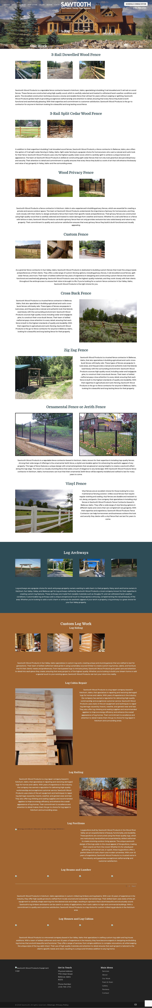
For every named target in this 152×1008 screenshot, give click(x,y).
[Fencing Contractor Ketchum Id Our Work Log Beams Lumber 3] (92, 875)
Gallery (42, 4)
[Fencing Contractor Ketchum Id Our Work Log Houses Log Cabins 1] (28, 924)
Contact (57, 4)
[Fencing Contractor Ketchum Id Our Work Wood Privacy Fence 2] (60, 196)
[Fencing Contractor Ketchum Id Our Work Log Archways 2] (60, 576)
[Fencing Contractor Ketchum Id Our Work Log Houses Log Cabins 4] (124, 924)
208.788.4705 (139, 8)
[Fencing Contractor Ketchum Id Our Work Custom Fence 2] (60, 258)
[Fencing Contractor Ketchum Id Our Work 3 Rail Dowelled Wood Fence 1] (28, 78)
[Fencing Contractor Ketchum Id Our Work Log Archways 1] (28, 576)
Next (134, 886)
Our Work (22, 4)
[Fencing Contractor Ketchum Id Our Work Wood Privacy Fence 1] (28, 196)
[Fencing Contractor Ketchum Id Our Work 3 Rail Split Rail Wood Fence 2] (60, 137)
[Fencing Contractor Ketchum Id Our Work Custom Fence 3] (92, 258)
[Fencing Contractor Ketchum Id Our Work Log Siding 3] (92, 651)
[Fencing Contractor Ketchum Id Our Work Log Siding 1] (28, 651)
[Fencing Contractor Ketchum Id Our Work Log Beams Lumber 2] (60, 875)
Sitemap (51, 1005)
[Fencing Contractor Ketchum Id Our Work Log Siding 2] (60, 651)
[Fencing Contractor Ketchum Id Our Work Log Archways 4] (124, 576)
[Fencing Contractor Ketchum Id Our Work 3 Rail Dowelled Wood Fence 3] (92, 78)
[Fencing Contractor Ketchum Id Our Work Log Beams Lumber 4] (124, 875)
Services (7, 4)
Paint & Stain (32, 4)
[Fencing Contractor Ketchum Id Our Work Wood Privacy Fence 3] (92, 196)
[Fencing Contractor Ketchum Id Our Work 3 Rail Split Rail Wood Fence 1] (28, 137)
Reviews (49, 4)
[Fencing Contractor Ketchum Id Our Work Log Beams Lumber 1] (28, 875)
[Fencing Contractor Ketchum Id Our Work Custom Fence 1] (28, 258)
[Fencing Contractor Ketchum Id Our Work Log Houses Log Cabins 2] (60, 924)
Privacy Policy (62, 1005)
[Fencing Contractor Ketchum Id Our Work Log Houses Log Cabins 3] (92, 924)
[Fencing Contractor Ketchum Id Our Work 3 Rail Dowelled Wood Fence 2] (60, 78)
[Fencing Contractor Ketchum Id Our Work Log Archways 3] (92, 576)
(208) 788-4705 (64, 987)
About (14, 4)
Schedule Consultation (136, 4)
